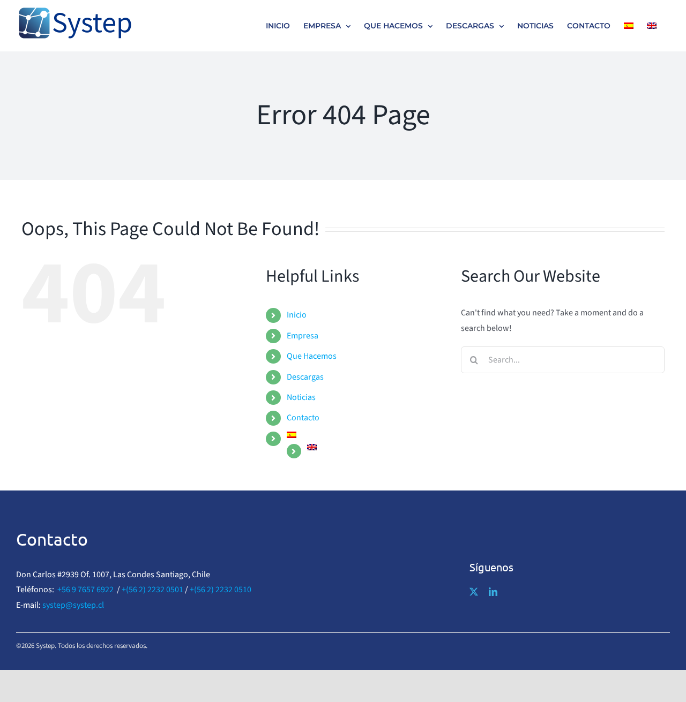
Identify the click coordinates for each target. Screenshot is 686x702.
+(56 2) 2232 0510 (220, 589)
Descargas (305, 377)
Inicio (297, 315)
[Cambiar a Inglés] (652, 25)
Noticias (301, 397)
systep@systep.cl (73, 605)
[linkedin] (493, 591)
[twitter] (473, 591)
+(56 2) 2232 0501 (152, 589)
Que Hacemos (312, 356)
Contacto (303, 418)
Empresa (302, 336)
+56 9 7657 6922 (85, 589)
